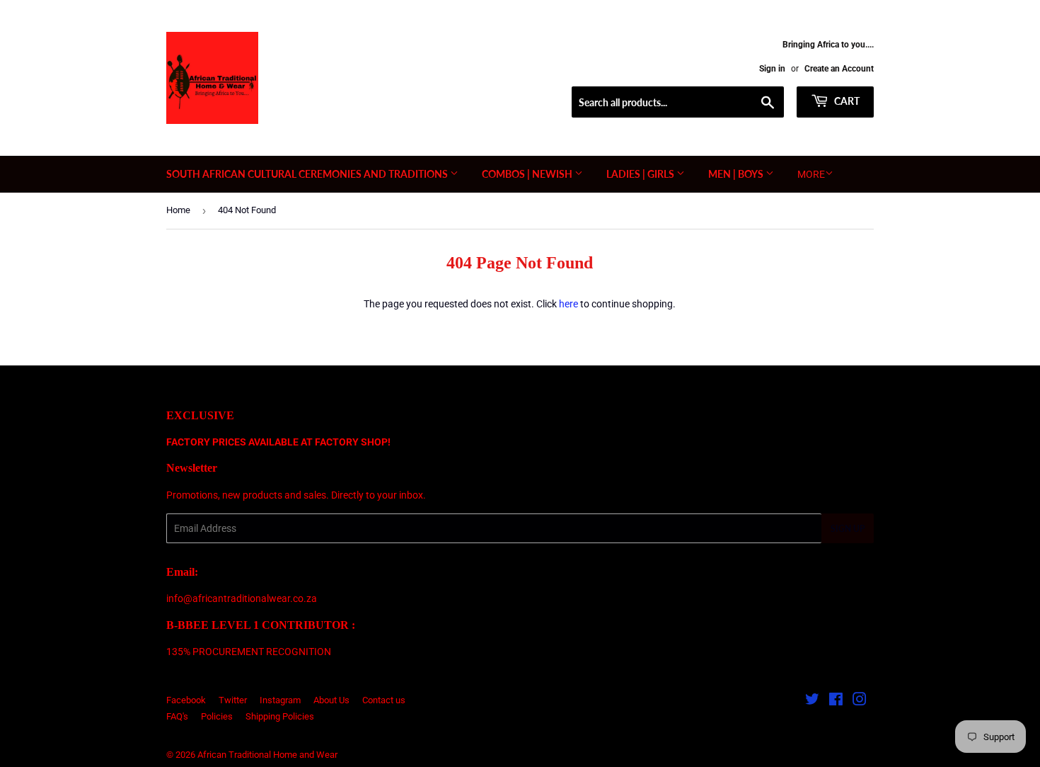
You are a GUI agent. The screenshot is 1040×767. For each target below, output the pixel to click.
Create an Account (839, 69)
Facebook (186, 700)
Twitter (233, 700)
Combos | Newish (528, 174)
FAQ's (177, 716)
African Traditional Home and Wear (267, 754)
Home (178, 210)
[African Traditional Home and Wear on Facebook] (835, 701)
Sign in (772, 69)
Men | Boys (736, 174)
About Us (331, 700)
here (568, 303)
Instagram (280, 700)
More (811, 174)
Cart (846, 101)
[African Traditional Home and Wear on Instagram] (860, 701)
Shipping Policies (279, 716)
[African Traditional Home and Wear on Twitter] (812, 701)
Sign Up (848, 528)
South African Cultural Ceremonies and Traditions (308, 174)
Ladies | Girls (641, 174)
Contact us (383, 700)
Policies (217, 716)
